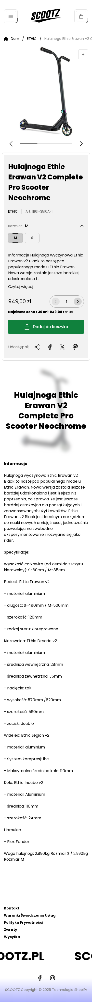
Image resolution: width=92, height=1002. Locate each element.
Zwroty (10, 929)
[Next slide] (81, 144)
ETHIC (32, 39)
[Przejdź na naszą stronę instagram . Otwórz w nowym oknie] (52, 978)
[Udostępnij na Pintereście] (75, 347)
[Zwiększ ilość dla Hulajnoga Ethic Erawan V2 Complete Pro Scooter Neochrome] (78, 301)
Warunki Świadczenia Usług (29, 915)
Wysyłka (12, 936)
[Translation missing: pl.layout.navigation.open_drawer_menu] (11, 16)
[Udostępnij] (37, 347)
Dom (15, 39)
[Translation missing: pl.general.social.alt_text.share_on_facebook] (50, 347)
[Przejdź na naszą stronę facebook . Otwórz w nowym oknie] (40, 978)
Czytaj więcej (20, 286)
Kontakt (11, 908)
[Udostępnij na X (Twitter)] (62, 347)
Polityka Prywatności (23, 922)
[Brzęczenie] (83, 54)
